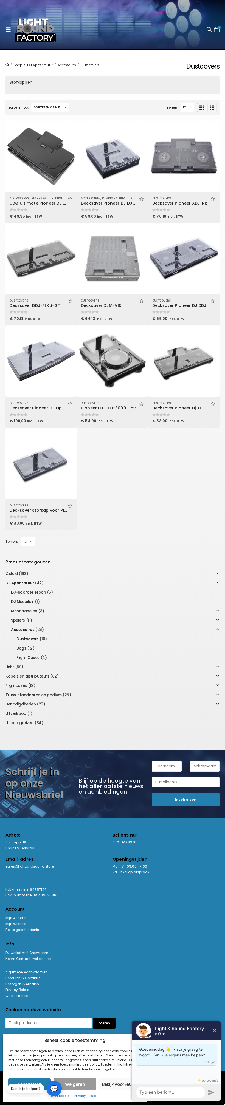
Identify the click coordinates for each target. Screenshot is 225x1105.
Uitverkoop (15, 713)
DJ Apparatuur (42, 198)
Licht (9, 667)
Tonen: (172, 107)
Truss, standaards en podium (33, 695)
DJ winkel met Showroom (26, 952)
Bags (21, 648)
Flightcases (16, 685)
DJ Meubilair (22, 601)
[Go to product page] (41, 156)
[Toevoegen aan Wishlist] (70, 198)
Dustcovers (64, 198)
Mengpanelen (24, 611)
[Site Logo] (35, 29)
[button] (9, 29)
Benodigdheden (20, 704)
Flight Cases (28, 657)
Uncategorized (19, 723)
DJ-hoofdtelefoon (28, 592)
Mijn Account (16, 918)
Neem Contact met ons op (28, 958)
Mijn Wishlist (16, 924)
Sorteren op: (18, 107)
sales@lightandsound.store (29, 866)
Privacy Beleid (85, 1095)
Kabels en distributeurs (27, 676)
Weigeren (75, 1084)
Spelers (18, 620)
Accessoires (19, 198)
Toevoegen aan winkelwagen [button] (68, 130)
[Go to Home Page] (7, 65)
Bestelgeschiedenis (22, 929)
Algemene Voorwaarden (26, 972)
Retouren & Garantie (22, 978)
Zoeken (104, 1023)
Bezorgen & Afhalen (22, 984)
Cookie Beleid (17, 995)
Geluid (11, 573)
